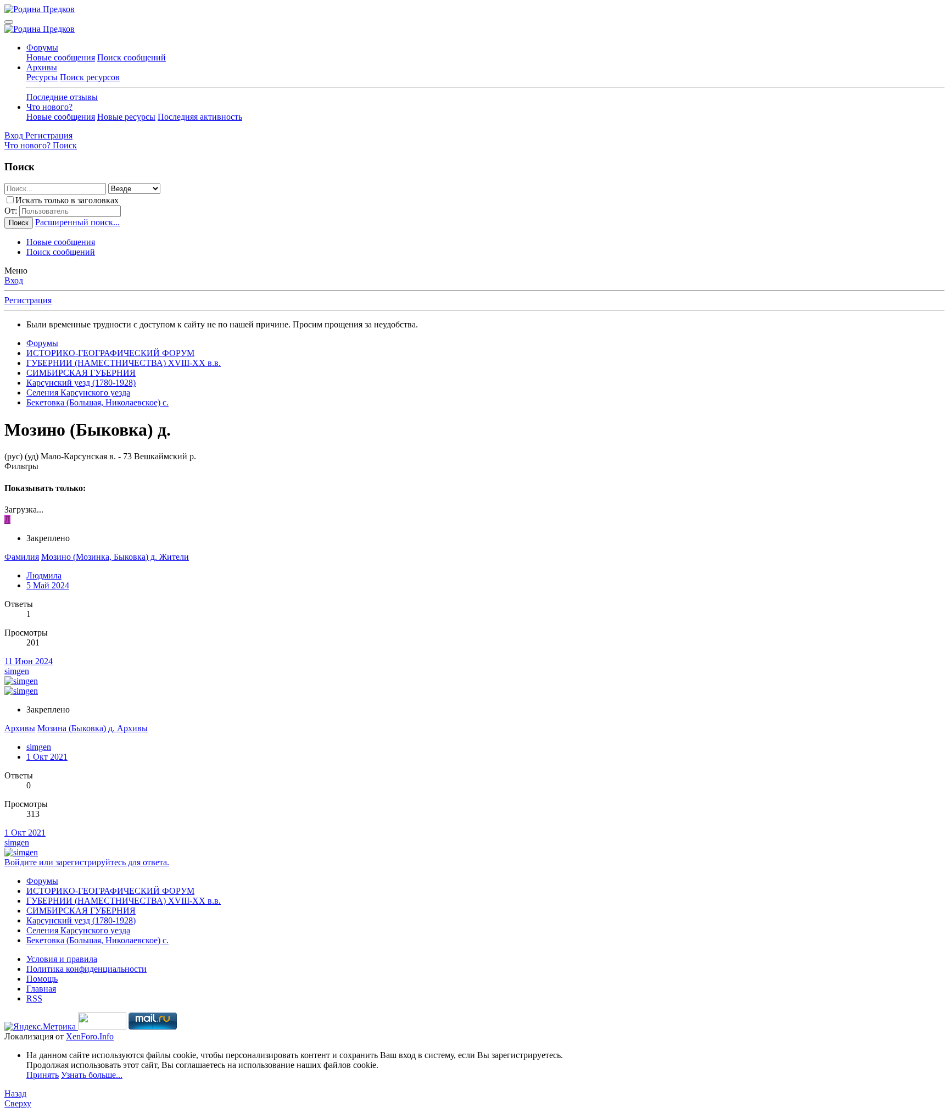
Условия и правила (61, 959)
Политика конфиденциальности (86, 968)
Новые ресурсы (126, 116)
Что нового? (49, 107)
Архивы (41, 67)
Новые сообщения (60, 57)
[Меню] (8, 22)
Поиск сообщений (131, 57)
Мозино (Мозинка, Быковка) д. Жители (115, 556)
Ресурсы (42, 77)
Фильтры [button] (21, 466)
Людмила (44, 575)
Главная (41, 988)
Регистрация (28, 300)
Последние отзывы (62, 97)
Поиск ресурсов (90, 77)
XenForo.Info (90, 1036)
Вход (13, 280)
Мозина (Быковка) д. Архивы (92, 728)
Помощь (42, 978)
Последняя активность (200, 116)
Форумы (42, 47)
